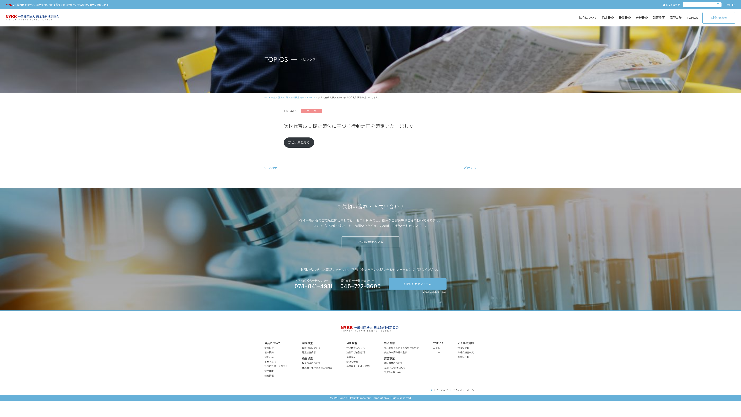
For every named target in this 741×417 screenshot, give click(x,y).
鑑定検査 (608, 18)
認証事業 (676, 18)
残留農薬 (659, 18)
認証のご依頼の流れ (394, 367)
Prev (273, 167)
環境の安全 (352, 361)
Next (468, 167)
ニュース (437, 352)
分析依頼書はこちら (435, 292)
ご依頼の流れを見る (370, 242)
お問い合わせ (719, 17)
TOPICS (692, 18)
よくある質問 (672, 4)
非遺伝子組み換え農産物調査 (317, 367)
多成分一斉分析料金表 (395, 352)
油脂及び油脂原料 (355, 352)
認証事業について (393, 363)
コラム (436, 347)
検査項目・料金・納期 (358, 366)
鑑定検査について (311, 347)
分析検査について (355, 347)
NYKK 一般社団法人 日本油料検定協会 (284, 97)
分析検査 (642, 18)
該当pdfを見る (299, 142)
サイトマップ (440, 390)
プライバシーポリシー (465, 390)
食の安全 (351, 357)
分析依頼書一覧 (466, 352)
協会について (588, 18)
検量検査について (311, 363)
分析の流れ (463, 347)
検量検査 (625, 18)
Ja (728, 5)
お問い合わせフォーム (417, 284)
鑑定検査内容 (309, 352)
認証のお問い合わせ (394, 372)
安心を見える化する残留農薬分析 (401, 347)
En (733, 5)
